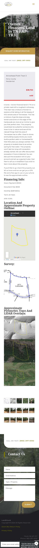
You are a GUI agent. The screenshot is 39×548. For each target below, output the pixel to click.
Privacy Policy (7, 531)
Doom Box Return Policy (11, 527)
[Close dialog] (36, 543)
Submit (28, 505)
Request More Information (17, 51)
